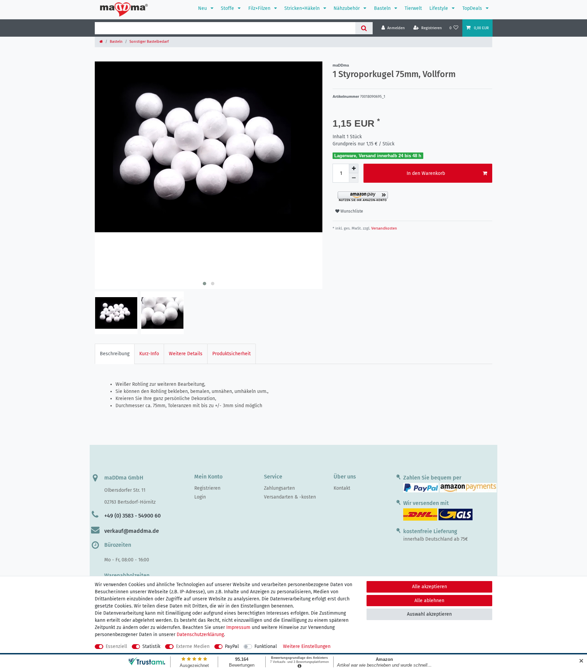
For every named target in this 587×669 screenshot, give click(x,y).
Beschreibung (114, 354)
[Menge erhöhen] (353, 168)
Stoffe (228, 8)
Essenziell (116, 646)
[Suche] (364, 28)
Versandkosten (383, 228)
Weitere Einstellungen (307, 646)
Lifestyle (439, 8)
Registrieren (207, 488)
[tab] (115, 354)
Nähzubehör (347, 8)
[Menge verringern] (353, 178)
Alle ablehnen (429, 600)
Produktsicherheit (231, 354)
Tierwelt (413, 8)
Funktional (265, 646)
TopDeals (472, 8)
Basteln (383, 8)
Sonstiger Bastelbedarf (149, 41)
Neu (203, 8)
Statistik (151, 646)
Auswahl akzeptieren (429, 614)
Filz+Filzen (260, 8)
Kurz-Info (149, 354)
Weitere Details (185, 354)
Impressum (238, 627)
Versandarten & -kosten (290, 497)
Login (200, 497)
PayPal (232, 646)
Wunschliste (351, 211)
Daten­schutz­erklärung (200, 634)
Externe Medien (193, 646)
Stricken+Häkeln (302, 8)
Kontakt (342, 488)
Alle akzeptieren (429, 587)
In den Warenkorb (426, 173)
